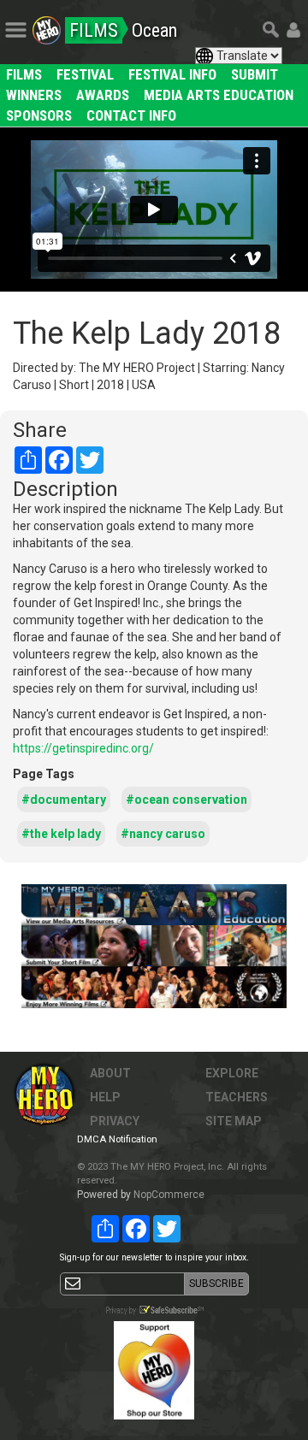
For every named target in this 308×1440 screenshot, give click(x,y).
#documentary (63, 799)
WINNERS (34, 94)
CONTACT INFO (131, 115)
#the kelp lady (61, 834)
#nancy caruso (163, 834)
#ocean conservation (186, 799)
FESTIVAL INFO (172, 74)
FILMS (24, 74)
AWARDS (102, 94)
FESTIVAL (85, 74)
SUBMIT (254, 74)
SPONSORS (39, 115)
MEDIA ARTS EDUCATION (218, 94)
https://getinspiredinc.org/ (83, 748)
